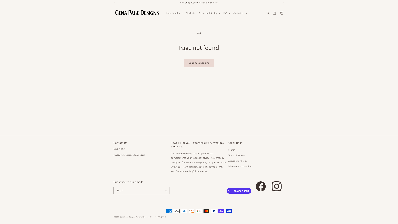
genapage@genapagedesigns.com (129, 155)
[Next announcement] (283, 3)
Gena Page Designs (127, 217)
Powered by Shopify (144, 217)
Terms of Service (236, 155)
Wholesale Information (240, 166)
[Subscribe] (165, 190)
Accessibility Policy (237, 160)
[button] (174, 13)
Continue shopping (199, 62)
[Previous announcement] (114, 3)
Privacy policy (160, 217)
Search (231, 149)
